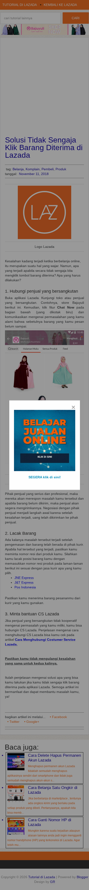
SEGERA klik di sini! (44, 477)
